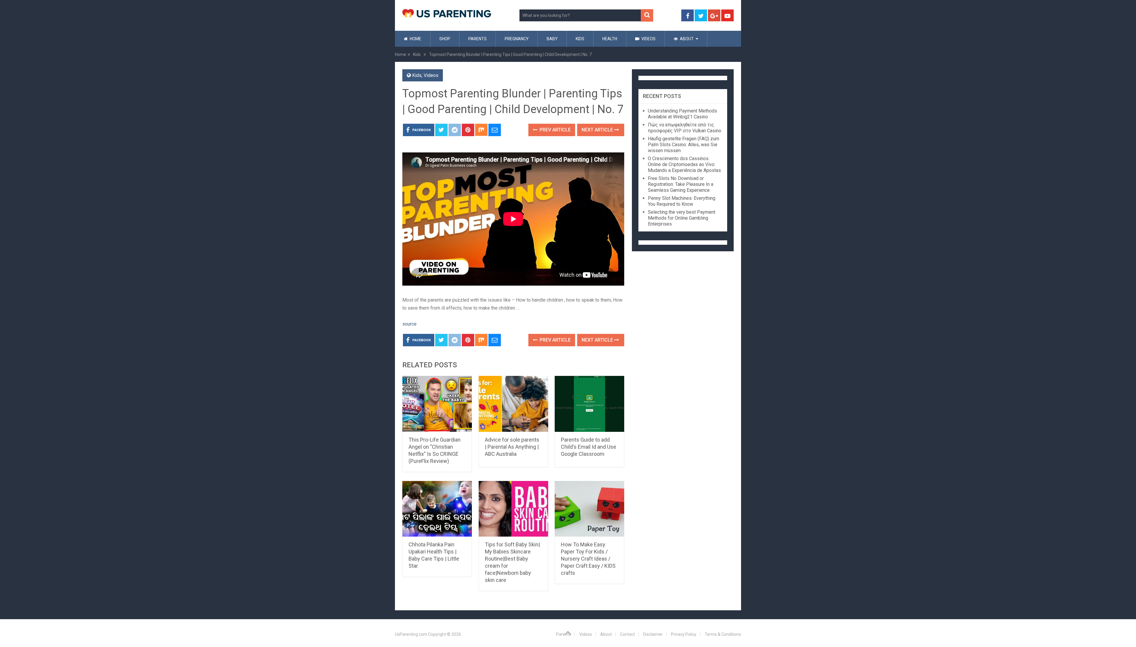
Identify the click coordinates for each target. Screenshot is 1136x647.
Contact (627, 634)
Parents (477, 38)
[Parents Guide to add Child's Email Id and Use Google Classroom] (589, 404)
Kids (580, 38)
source (409, 324)
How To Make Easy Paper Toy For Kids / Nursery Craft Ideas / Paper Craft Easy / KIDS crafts (588, 558)
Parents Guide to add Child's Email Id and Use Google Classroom (588, 447)
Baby (552, 38)
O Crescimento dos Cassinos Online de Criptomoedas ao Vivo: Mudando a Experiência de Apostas (684, 164)
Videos (648, 38)
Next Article (598, 130)
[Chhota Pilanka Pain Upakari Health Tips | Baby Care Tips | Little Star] (437, 509)
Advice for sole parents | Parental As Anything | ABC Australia (512, 447)
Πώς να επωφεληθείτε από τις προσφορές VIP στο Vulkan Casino (684, 127)
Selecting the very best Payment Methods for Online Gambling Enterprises (681, 218)
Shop (444, 38)
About (686, 38)
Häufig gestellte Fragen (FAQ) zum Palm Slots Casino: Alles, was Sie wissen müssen (683, 144)
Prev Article (554, 130)
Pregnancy (517, 38)
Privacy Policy (683, 634)
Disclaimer (653, 634)
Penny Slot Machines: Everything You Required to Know (681, 201)
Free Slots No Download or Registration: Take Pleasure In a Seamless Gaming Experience (680, 184)
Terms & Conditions (723, 634)
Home (415, 38)
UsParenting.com (411, 634)
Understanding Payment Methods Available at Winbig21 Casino (682, 114)
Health (609, 38)
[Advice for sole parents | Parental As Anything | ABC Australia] (513, 404)
